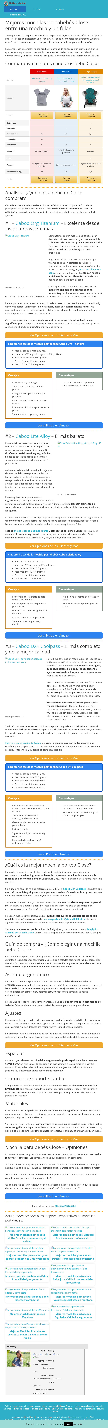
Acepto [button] (68, 1424)
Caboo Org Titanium (38, 223)
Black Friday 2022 (18, 14)
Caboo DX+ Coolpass (38, 646)
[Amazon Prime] (66, 158)
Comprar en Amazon (43, 115)
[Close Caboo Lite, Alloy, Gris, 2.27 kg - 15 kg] (66, 98)
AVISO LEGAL (10, 1420)
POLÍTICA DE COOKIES (28, 1420)
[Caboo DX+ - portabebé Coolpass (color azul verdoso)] (90, 98)
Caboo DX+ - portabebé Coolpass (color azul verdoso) (90, 80)
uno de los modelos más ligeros (30, 530)
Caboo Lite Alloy (33, 436)
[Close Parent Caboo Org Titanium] (42, 98)
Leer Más (77, 1424)
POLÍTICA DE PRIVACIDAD (52, 1420)
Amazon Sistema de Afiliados (78, 1420)
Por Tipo (36, 9)
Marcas (13, 9)
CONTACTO (99, 1420)
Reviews (60, 9)
